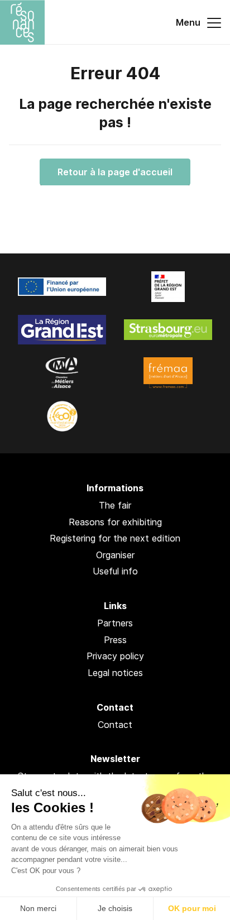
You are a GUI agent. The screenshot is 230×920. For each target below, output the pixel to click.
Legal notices (115, 672)
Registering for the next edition (115, 538)
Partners (115, 623)
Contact (115, 724)
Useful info (115, 571)
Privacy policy (115, 656)
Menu (189, 22)
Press (115, 639)
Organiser (115, 554)
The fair (115, 505)
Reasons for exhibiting (115, 522)
